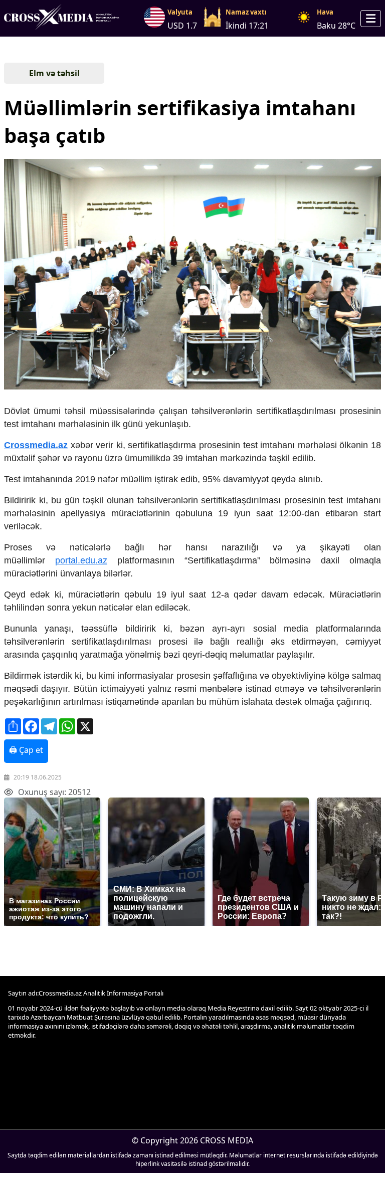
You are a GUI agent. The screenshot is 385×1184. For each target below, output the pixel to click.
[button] (191, 275)
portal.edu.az (81, 560)
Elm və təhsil (54, 73)
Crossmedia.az (36, 445)
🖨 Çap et (26, 749)
